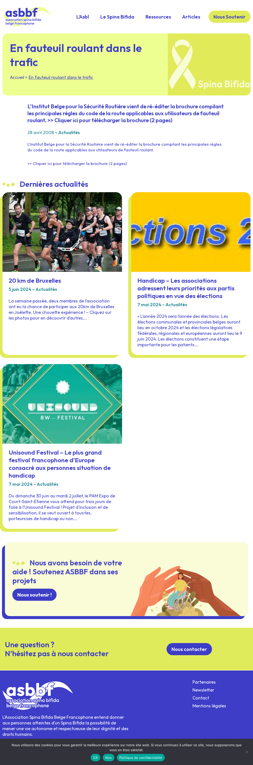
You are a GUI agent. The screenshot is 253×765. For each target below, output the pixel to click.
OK (95, 758)
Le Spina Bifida (117, 17)
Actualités (69, 132)
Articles (191, 17)
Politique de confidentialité (140, 758)
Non (108, 758)
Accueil (17, 77)
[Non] (246, 751)
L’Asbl (82, 17)
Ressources (158, 17)
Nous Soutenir (229, 17)
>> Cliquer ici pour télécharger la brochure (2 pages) (77, 163)
